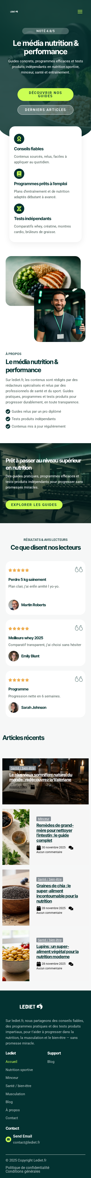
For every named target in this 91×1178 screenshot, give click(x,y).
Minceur (43, 819)
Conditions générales (23, 1171)
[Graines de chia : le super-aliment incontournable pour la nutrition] (15, 898)
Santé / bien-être (23, 768)
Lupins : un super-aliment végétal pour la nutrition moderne (57, 951)
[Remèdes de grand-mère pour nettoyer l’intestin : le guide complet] (15, 837)
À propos (13, 1110)
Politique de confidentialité (27, 1168)
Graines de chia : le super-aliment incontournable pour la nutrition (57, 893)
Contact (12, 1118)
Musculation (15, 1094)
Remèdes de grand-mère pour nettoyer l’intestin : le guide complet (55, 833)
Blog (9, 1102)
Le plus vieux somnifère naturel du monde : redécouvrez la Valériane (40, 777)
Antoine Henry (18, 787)
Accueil (11, 1062)
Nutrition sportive (19, 1070)
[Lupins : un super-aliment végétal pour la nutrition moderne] (15, 955)
